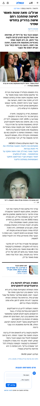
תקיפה (14, 359)
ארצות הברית (26, 359)
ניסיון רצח (35, 359)
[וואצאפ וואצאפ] (8, 3)
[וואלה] (20, 3)
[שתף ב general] (3, 3)
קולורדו (19, 359)
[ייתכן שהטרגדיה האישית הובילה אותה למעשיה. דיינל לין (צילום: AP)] (20, 186)
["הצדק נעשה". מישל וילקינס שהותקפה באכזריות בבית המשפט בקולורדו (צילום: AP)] (20, 70)
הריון (10, 359)
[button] (31, 3)
